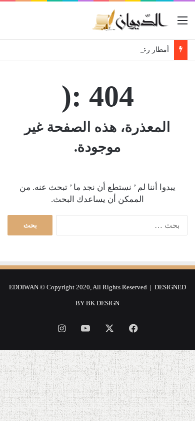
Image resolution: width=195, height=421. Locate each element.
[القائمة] (183, 24)
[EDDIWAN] (130, 20)
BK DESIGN (103, 303)
